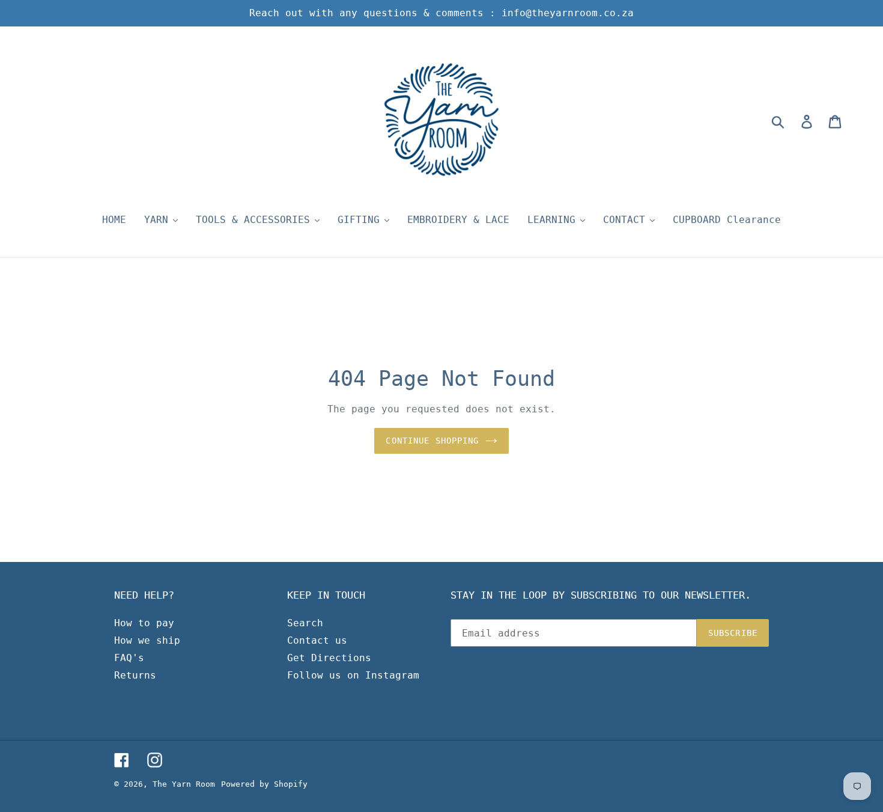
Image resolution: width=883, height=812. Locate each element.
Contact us (317, 640)
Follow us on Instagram (353, 675)
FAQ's (129, 658)
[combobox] (792, 121)
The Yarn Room (184, 784)
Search (305, 623)
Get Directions (329, 658)
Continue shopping (432, 440)
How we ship (147, 640)
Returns (135, 675)
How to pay (144, 623)
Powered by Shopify (264, 784)
